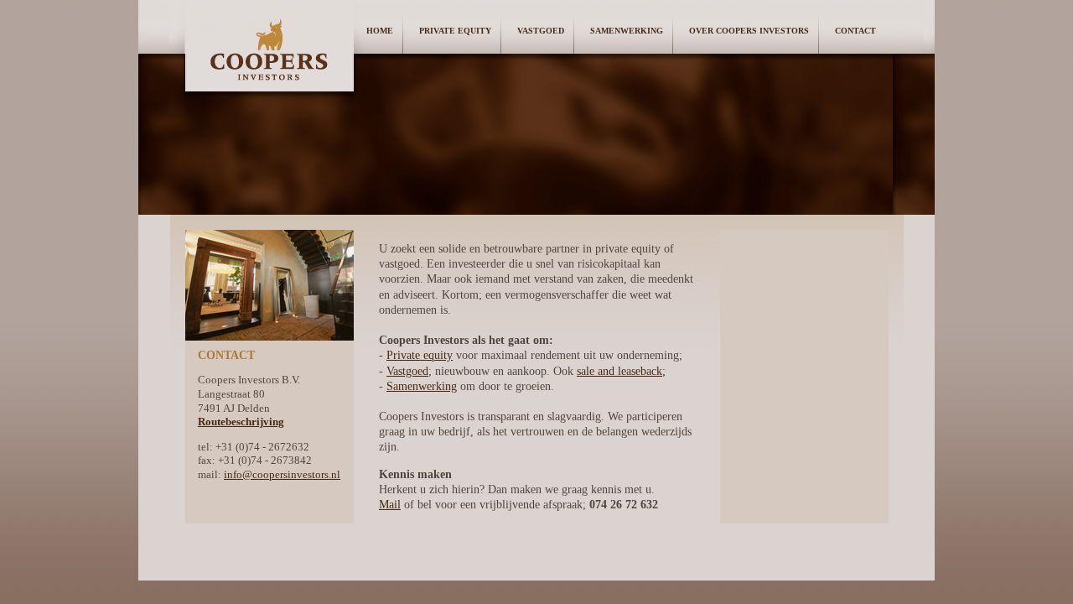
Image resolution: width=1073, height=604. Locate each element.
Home (379, 30)
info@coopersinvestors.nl (282, 475)
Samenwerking (626, 30)
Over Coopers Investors (749, 30)
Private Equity (455, 30)
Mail (390, 504)
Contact (855, 30)
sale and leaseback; (621, 371)
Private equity (419, 355)
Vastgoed (540, 30)
